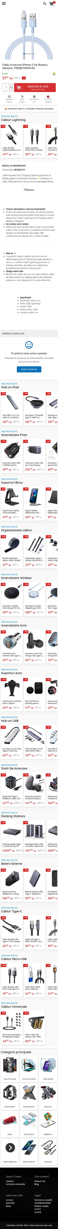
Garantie (10, 1203)
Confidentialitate (42, 1203)
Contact (10, 1181)
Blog (36, 1184)
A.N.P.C (37, 1209)
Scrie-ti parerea (29, 369)
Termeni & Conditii (43, 1200)
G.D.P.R (37, 1212)
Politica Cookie (41, 1206)
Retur (8, 1206)
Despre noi (39, 1181)
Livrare (9, 1200)
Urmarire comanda (15, 1184)
